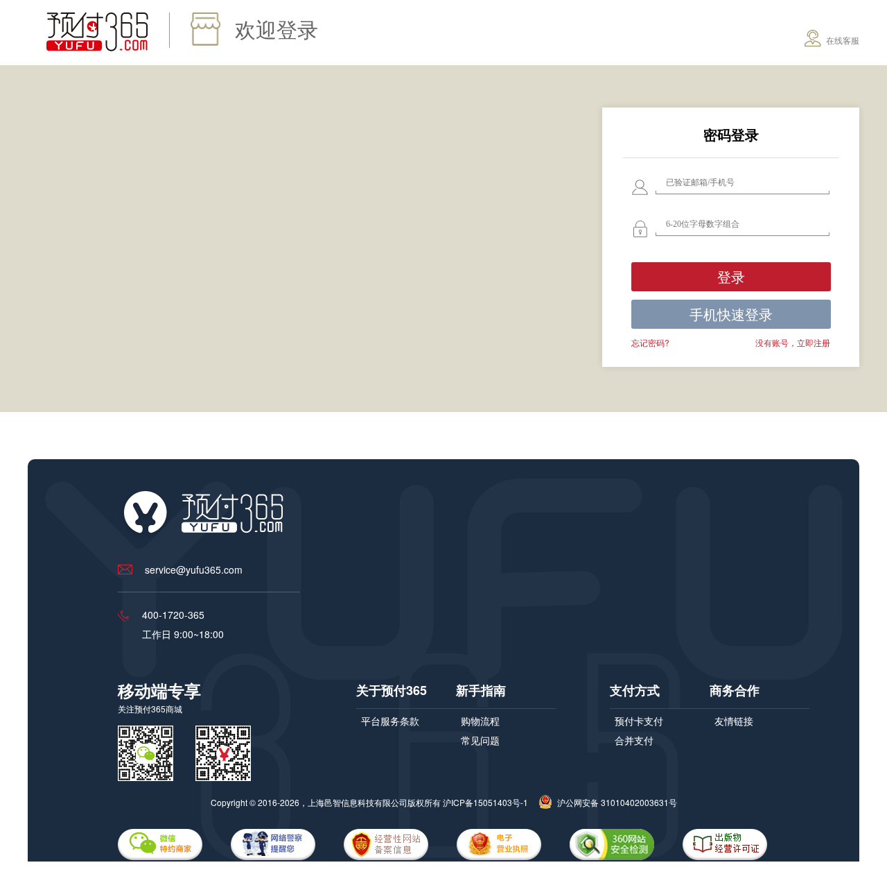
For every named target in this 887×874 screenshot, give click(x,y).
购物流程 (480, 721)
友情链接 (733, 721)
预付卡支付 (639, 721)
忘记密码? (650, 342)
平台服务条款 (390, 721)
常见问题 (480, 740)
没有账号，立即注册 (792, 342)
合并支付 (634, 740)
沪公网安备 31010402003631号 (616, 802)
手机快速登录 (731, 314)
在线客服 (841, 40)
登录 (731, 276)
